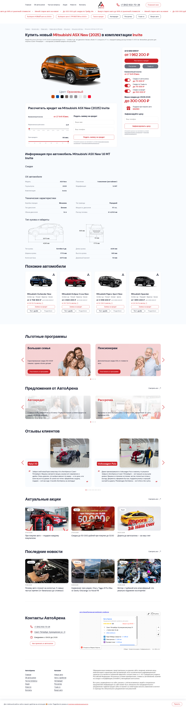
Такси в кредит (98, 17)
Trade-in (141, 17)
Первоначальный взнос (48, 125)
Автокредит (114, 17)
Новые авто (58, 675)
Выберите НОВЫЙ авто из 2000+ (39, 17)
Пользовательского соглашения (133, 132)
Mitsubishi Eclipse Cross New (75, 294)
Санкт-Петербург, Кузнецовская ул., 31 (49, 632)
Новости (73, 5)
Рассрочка (128, 17)
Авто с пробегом (60, 678)
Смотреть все (153, 388)
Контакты (82, 5)
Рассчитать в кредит (141, 61)
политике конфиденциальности (78, 704)
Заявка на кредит (41, 307)
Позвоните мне (153, 5)
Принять (177, 704)
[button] (163, 360)
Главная (28, 5)
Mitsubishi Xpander (140, 294)
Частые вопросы (54, 5)
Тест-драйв (34, 311)
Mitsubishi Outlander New (39, 294)
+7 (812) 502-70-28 (42, 627)
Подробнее (48, 311)
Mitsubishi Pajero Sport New (109, 294)
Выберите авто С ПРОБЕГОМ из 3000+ (72, 17)
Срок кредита (48, 137)
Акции (65, 5)
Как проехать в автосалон (42, 643)
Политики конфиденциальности (90, 143)
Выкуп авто (155, 17)
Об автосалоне (39, 5)
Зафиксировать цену (141, 126)
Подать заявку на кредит (94, 137)
